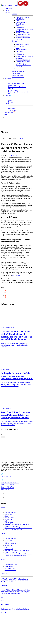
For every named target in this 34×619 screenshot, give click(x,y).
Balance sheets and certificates (17, 87)
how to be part (9, 112)
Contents (7, 95)
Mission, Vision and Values (16, 83)
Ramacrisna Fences (18, 77)
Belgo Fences (16, 73)
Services (14, 68)
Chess (17, 20)
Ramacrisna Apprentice (23, 32)
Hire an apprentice (17, 75)
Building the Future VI (22, 17)
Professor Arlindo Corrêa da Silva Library (17, 524)
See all (10, 93)
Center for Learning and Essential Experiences (23, 35)
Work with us (12, 110)
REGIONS (4, 581)
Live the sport (20, 27)
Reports (10, 88)
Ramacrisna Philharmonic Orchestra (15, 529)
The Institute (8, 8)
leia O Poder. (16, 275)
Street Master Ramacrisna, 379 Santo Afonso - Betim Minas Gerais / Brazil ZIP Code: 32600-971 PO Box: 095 (10, 486)
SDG (10, 580)
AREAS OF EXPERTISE (20, 580)
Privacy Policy (5, 612)
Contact (7, 103)
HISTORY (11, 581)
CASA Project (20, 19)
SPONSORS (22, 578)
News (10, 100)
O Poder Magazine (14, 90)
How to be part (5, 604)
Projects (14, 41)
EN (6, 114)
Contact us (11, 108)
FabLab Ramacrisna (22, 22)
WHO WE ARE (6, 578)
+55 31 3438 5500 (6, 476)
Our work (8, 12)
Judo (17, 26)
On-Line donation (6, 609)
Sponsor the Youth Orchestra (20, 609)
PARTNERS (4, 580)
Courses (7, 10)
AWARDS (14, 578)
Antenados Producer (18, 72)
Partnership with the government (18, 92)
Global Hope (20, 24)
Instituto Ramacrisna (17, 156)
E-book (10, 102)
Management (12, 85)
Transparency (9, 78)
